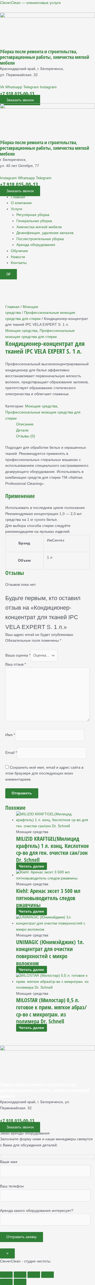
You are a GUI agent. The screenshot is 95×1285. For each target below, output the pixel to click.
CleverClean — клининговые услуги (30, 3)
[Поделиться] (33, 1274)
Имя (10, 735)
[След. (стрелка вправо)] (20, 1282)
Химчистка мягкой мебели (39, 227)
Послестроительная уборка (40, 239)
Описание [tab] (25, 424)
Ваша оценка (17, 655)
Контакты (19, 263)
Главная (18, 197)
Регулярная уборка (32, 215)
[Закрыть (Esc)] (47, 1274)
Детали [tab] (22, 430)
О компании (21, 203)
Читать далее (31, 866)
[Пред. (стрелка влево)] (6, 1282)
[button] (53, 209)
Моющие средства (21, 331)
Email (11, 753)
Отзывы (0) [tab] (25, 436)
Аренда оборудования (35, 245)
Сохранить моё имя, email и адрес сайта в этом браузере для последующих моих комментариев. (44, 773)
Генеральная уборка (34, 221)
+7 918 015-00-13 (17, 93)
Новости (18, 257)
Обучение (19, 251)
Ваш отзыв (15, 664)
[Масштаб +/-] (6, 1274)
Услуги (16, 209)
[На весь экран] (20, 1274)
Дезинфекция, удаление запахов (44, 233)
